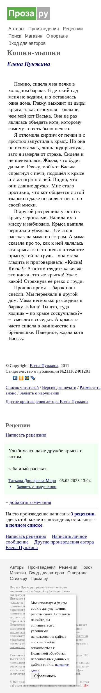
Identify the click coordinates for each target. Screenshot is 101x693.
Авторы (16, 28)
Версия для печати (59, 387)
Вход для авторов (27, 43)
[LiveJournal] (33, 378)
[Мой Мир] (27, 378)
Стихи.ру (18, 578)
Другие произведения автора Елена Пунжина (47, 401)
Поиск (14, 36)
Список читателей (22, 387)
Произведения (43, 28)
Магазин (33, 36)
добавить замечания (30, 502)
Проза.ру (39, 578)
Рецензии (73, 28)
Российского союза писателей (60, 685)
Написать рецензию (26, 435)
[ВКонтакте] (15, 378)
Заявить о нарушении (39, 393)
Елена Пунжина (28, 64)
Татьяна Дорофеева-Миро (32, 480)
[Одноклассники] (21, 378)
